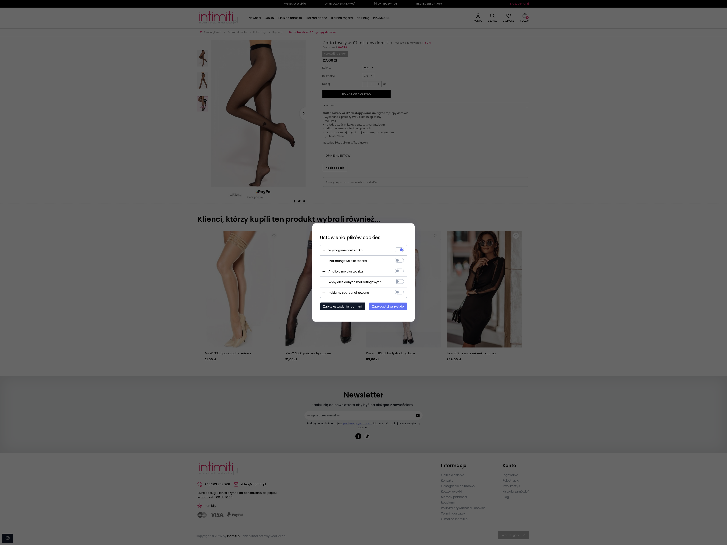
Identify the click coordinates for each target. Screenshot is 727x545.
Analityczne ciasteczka (345, 271)
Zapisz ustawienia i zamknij (342, 306)
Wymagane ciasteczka (345, 250)
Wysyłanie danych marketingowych (354, 282)
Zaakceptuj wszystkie (388, 306)
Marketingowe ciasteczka (347, 261)
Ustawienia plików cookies (350, 237)
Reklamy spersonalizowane (348, 292)
